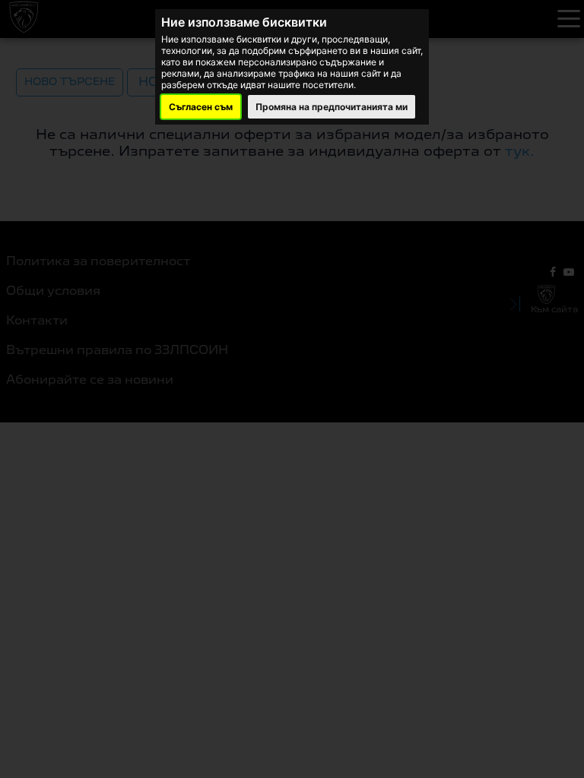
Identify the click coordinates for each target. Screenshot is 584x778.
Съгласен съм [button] (201, 106)
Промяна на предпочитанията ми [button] (332, 106)
